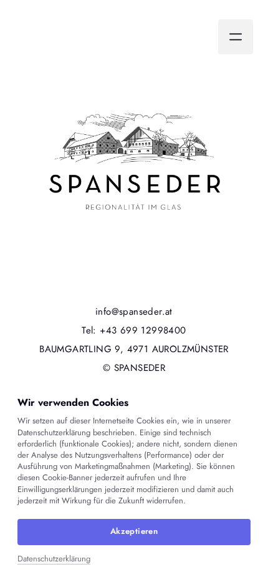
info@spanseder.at (134, 311)
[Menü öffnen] (235, 36)
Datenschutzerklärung (53, 559)
